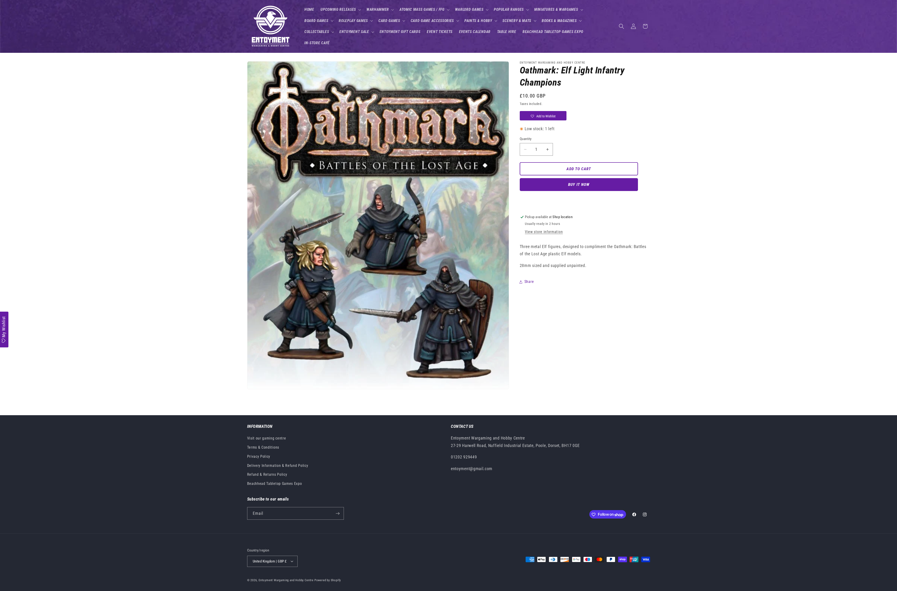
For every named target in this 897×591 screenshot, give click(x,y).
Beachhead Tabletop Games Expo (274, 484)
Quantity (526, 139)
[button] (340, 9)
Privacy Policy (259, 456)
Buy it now (579, 184)
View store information (544, 232)
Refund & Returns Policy (267, 474)
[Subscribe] (338, 513)
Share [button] (529, 282)
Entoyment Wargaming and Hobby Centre (286, 580)
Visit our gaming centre (266, 438)
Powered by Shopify (327, 580)
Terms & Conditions (263, 447)
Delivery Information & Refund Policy (277, 465)
